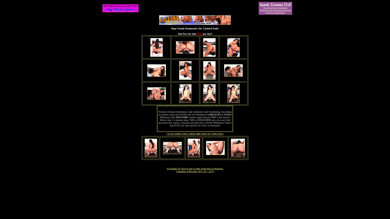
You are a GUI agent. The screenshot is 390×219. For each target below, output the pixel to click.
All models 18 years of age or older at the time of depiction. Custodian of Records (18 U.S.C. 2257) (195, 170)
